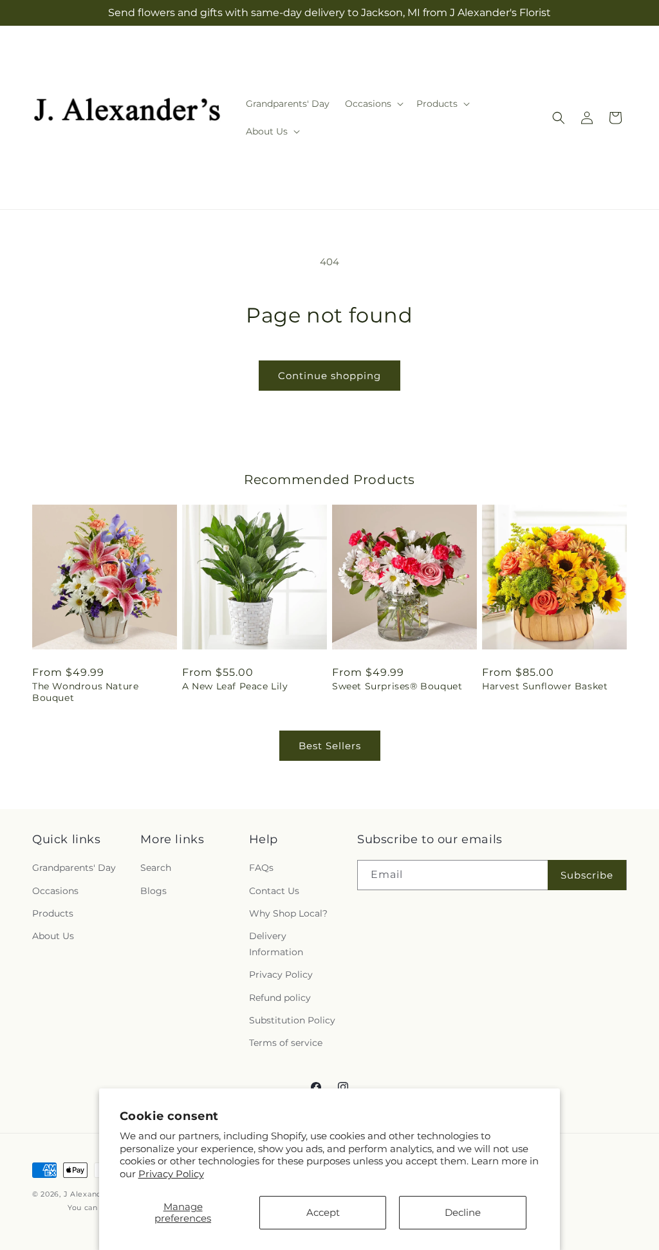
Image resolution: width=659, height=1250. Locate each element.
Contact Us (274, 891)
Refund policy (280, 997)
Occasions (55, 891)
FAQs (261, 867)
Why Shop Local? (288, 913)
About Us (53, 936)
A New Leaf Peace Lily (235, 686)
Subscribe (587, 875)
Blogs (153, 891)
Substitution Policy (292, 1020)
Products (52, 913)
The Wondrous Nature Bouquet (85, 692)
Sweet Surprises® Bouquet (397, 686)
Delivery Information (276, 944)
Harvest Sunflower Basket (545, 686)
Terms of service (285, 1043)
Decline (463, 1212)
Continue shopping (329, 375)
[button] (373, 103)
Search (155, 867)
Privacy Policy (171, 1174)
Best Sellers (330, 746)
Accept (323, 1212)
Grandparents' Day (74, 867)
